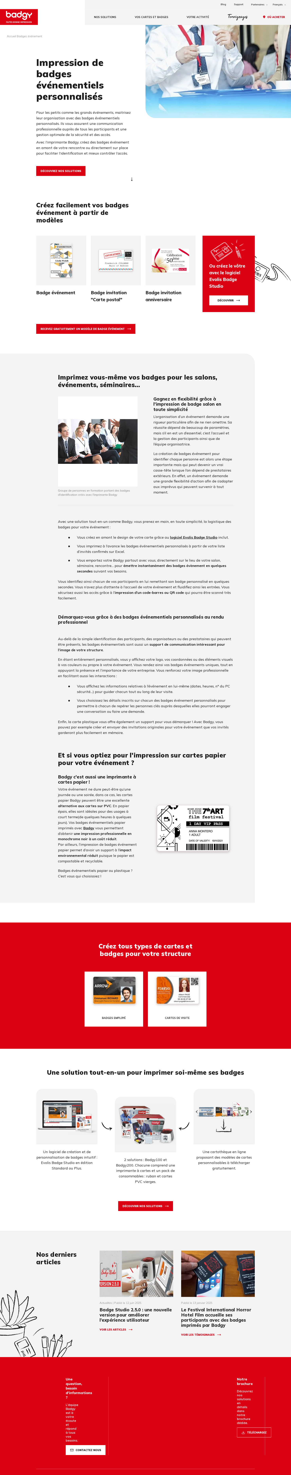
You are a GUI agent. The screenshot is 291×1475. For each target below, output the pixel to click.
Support (238, 4)
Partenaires (257, 4)
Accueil (11, 36)
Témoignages (238, 17)
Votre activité (198, 17)
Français (278, 4)
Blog (223, 4)
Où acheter (276, 17)
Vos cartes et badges (151, 17)
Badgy (88, 828)
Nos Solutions (105, 17)
